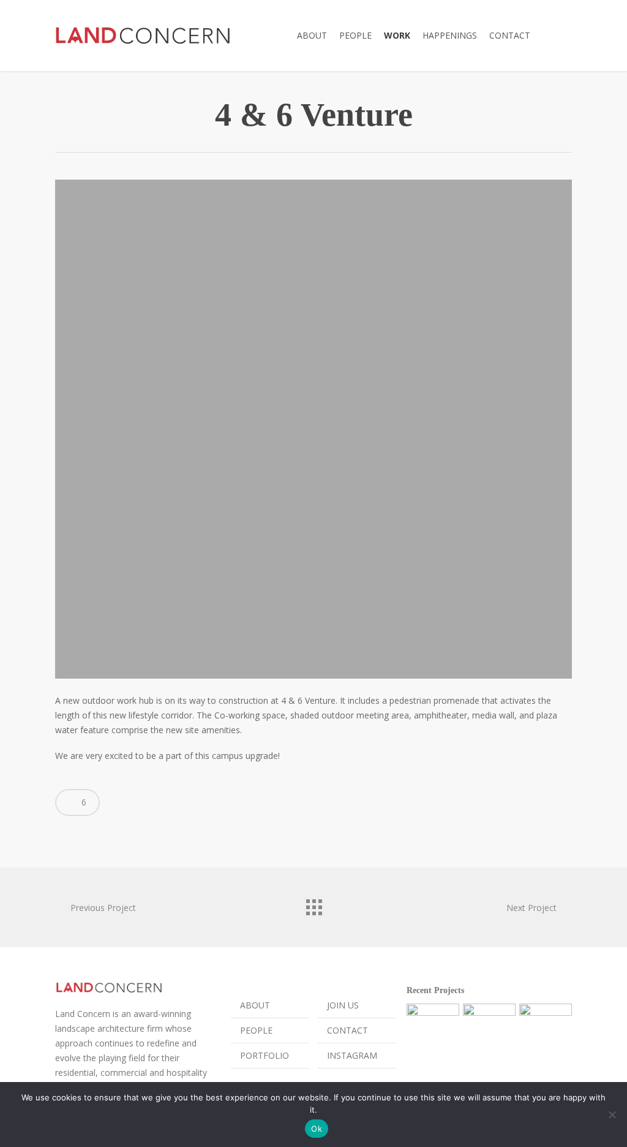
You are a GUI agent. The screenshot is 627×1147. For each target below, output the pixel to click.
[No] (612, 1114)
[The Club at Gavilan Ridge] (489, 1030)
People (256, 1030)
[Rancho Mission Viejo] (433, 1030)
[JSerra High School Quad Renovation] (545, 1030)
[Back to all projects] (313, 904)
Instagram (352, 1055)
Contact (347, 1030)
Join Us (343, 1005)
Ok (316, 1129)
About (255, 1005)
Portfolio (264, 1055)
